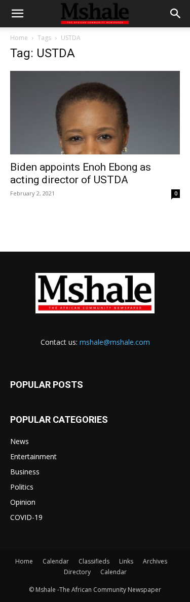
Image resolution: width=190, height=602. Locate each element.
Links (126, 561)
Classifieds (94, 561)
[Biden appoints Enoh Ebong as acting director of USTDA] (95, 112)
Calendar (56, 561)
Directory (77, 572)
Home (19, 37)
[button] (17, 13)
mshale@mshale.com (115, 342)
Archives (155, 561)
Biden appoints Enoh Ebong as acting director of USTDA (80, 173)
